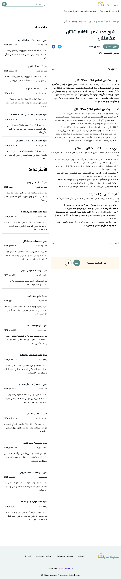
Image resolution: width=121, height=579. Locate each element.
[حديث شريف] (108, 4)
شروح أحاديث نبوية (71, 11)
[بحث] (4, 4)
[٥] (66, 208)
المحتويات (113, 69)
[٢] (95, 101)
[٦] (108, 218)
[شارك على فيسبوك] (53, 46)
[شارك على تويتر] (60, 46)
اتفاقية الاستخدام (44, 556)
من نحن (81, 556)
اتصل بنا (28, 556)
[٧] (85, 225)
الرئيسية (115, 11)
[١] (97, 101)
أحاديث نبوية (105, 11)
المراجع (114, 243)
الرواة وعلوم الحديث (89, 11)
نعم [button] (76, 263)
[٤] (63, 204)
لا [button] (68, 263)
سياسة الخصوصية (65, 556)
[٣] (118, 155)
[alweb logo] (67, 568)
